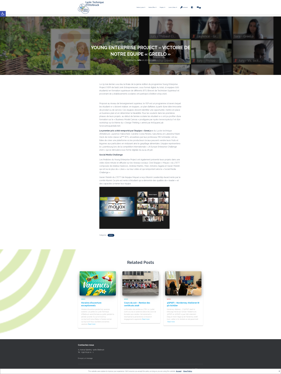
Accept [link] (178, 371)
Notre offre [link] (152, 7)
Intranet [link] (185, 7)
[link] (3, 14)
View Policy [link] (187, 371)
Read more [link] (91, 324)
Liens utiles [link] (172, 7)
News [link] (111, 235)
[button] (144, 7)
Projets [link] (162, 7)
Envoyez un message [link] (85, 358)
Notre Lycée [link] (140, 7)
